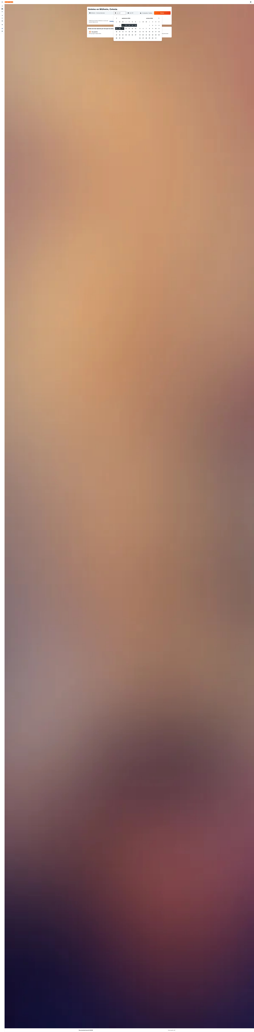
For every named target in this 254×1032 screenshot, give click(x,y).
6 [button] (135, 25)
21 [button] (116, 35)
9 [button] (152, 28)
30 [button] (122, 38)
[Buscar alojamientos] (2, 9)
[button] (2, 2)
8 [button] (119, 28)
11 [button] (129, 28)
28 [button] (116, 38)
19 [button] (132, 31)
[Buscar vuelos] (2, 6)
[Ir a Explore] (2, 15)
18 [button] (129, 31)
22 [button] (119, 35)
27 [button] (135, 35)
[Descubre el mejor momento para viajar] (2, 21)
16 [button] (122, 31)
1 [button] (119, 25)
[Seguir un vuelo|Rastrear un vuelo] (2, 18)
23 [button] (122, 35)
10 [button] (126, 28)
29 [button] (119, 38)
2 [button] (152, 25)
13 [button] (135, 28)
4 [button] (129, 25)
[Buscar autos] (2, 11)
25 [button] (129, 35)
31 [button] (155, 38)
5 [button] (132, 25)
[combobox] (102, 13)
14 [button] (116, 31)
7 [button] (116, 28)
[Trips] (2, 24)
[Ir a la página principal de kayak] (9, 2)
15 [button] (119, 31)
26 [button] (132, 35)
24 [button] (126, 35)
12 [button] (132, 28)
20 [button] (135, 31)
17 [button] (155, 31)
